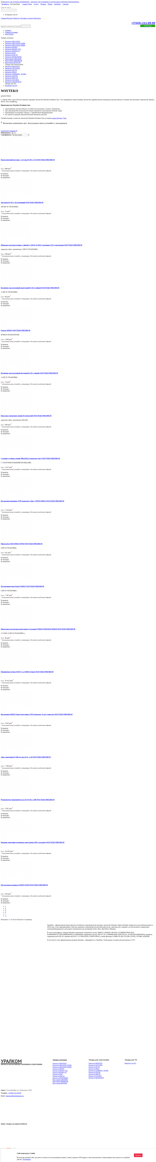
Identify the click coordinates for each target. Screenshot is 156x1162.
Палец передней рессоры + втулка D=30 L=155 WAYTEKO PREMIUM (28, 160)
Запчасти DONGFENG (60, 1078)
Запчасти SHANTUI (95, 1063)
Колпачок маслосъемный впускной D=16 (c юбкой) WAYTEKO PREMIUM (29, 373)
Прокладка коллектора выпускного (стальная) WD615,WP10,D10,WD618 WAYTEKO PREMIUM (38, 629)
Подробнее (27, 1159)
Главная (8, 30)
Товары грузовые (60, 1060)
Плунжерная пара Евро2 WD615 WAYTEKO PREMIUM (22, 586)
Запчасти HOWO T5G (60, 1070)
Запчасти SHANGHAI (96, 1078)
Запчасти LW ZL (94, 1067)
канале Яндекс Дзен (59, 118)
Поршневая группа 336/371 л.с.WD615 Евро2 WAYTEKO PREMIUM (27, 672)
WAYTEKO (9, 34)
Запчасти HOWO (58, 1069)
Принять (138, 1155)
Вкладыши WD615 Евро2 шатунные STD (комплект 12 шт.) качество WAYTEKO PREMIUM (36, 714)
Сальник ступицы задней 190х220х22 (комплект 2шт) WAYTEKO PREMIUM (30, 458)
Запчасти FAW (58, 1074)
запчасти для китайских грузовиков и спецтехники (21, 1064)
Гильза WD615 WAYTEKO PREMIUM (15, 330)
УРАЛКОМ (11, 1061)
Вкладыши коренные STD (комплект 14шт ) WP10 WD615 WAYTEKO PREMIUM (32, 501)
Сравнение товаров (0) (9, 131)
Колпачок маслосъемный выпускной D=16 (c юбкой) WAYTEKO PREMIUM (30, 288)
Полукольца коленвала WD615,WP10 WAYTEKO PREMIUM (24, 885)
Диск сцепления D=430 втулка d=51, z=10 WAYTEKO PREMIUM (26, 757)
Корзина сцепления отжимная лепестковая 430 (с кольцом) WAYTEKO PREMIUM (32, 842)
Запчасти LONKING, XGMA (98, 1070)
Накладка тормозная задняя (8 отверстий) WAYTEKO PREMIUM (26, 416)
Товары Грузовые (11, 32)
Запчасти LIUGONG (96, 1065)
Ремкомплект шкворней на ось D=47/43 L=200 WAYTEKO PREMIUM (27, 800)
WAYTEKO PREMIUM (60, 1081)
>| (5, 916)
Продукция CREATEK (60, 1080)
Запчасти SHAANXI (60, 1063)
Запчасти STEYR (94, 1072)
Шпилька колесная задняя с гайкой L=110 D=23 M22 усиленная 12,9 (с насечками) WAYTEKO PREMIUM (41, 245)
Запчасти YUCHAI (95, 1076)
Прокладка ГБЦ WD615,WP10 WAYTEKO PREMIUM (21, 544)
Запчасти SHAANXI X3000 (62, 1065)
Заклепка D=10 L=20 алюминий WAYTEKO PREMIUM (22, 202)
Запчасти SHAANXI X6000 (62, 1067)
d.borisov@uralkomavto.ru (15, 1096)
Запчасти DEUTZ (94, 1074)
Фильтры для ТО (130, 1063)
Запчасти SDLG (94, 1069)
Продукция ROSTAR (60, 1083)
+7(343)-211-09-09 (143, 23)
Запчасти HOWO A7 (60, 1072)
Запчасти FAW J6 (59, 1076)
